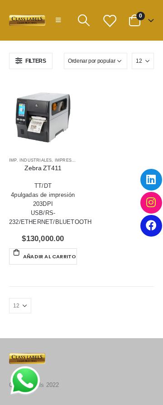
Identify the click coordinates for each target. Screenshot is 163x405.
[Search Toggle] (84, 20)
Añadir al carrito (49, 256)
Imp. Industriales (30, 160)
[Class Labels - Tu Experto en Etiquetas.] (27, 20)
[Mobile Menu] (58, 20)
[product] (43, 116)
